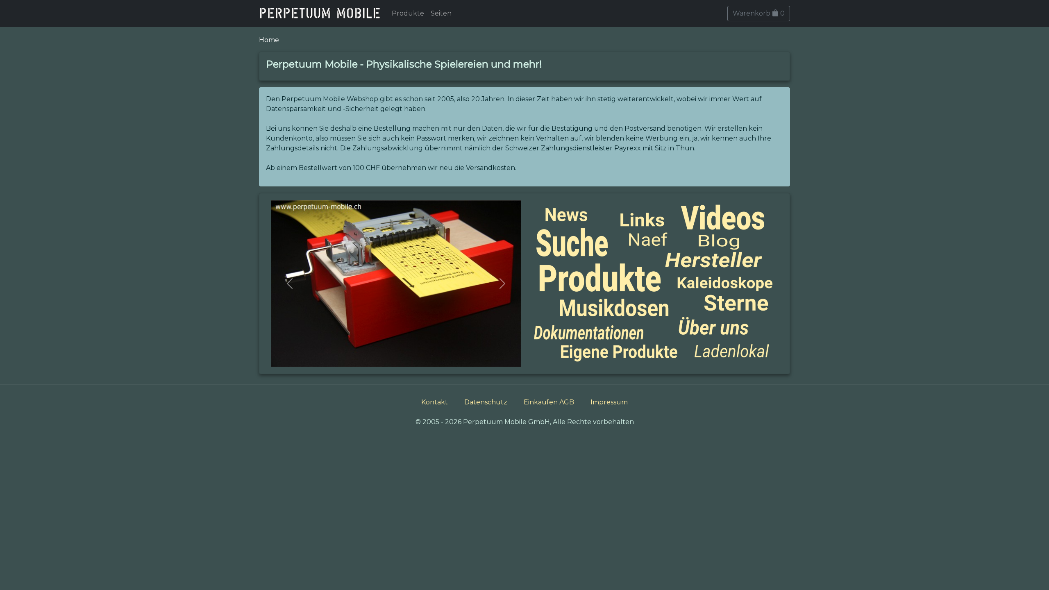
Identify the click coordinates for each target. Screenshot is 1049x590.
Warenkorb (759, 13)
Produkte (408, 13)
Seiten (441, 13)
